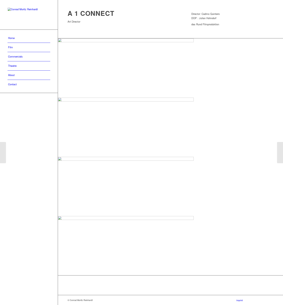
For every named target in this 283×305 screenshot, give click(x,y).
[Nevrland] (280, 152)
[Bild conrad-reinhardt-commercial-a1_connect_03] (170, 127)
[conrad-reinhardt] (29, 15)
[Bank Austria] (3, 152)
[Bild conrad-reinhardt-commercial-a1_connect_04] (170, 68)
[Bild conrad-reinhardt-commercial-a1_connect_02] (170, 186)
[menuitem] (29, 38)
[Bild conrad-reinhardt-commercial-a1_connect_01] (170, 245)
